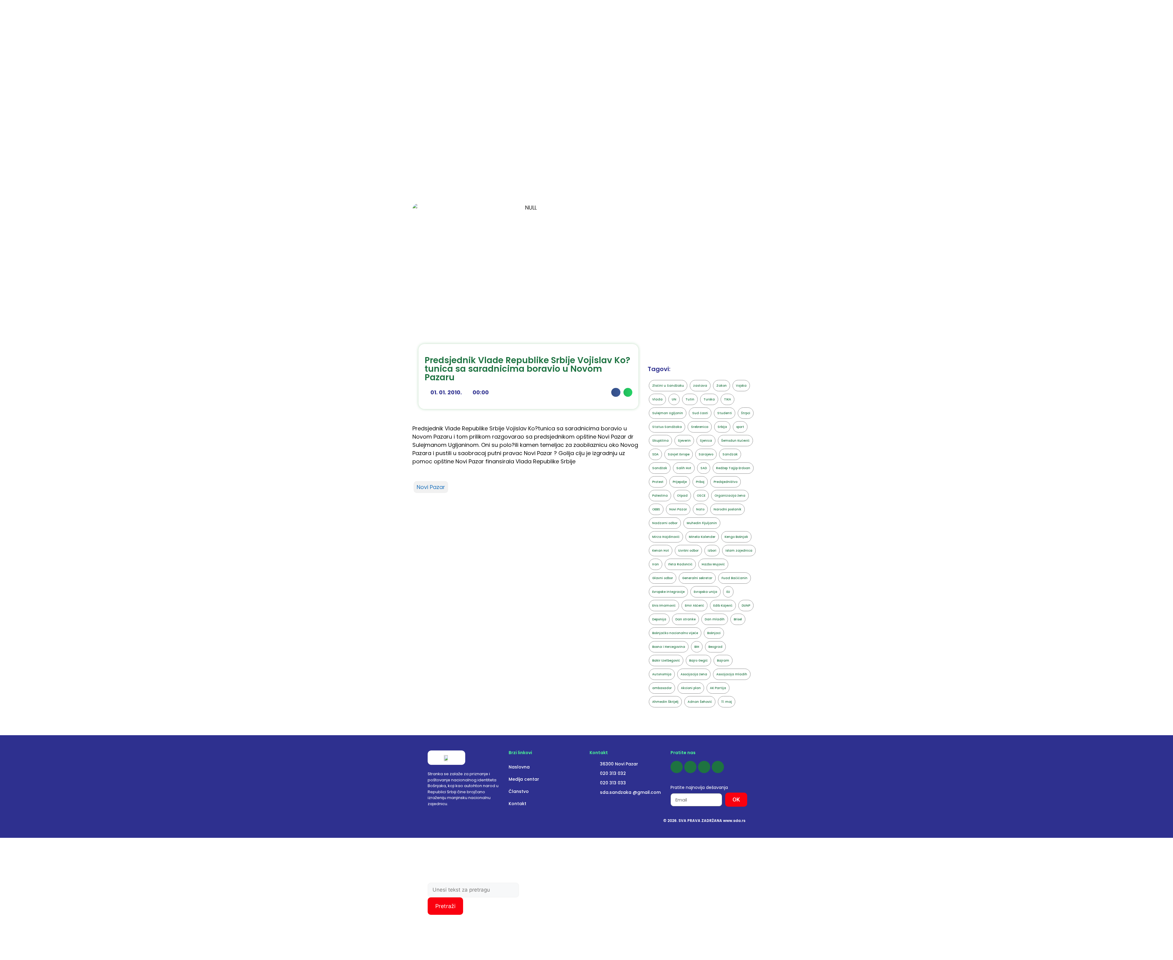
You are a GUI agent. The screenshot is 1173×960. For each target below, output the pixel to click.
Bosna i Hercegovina (668, 646)
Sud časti (700, 413)
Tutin (689, 399)
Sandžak (659, 468)
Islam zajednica (738, 550)
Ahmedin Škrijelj (665, 701)
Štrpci (745, 413)
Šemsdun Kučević (735, 440)
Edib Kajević (723, 605)
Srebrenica (699, 427)
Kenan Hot (660, 550)
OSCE (701, 495)
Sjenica (706, 440)
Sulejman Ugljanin (667, 413)
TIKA (727, 399)
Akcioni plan (691, 688)
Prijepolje (680, 482)
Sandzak (730, 454)
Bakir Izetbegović (666, 660)
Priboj (700, 482)
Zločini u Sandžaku (668, 385)
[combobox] (473, 890)
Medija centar (524, 779)
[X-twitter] (718, 767)
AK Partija (718, 688)
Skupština (660, 440)
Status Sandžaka (667, 427)
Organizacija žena (729, 495)
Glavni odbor (662, 578)
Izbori (712, 550)
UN (674, 399)
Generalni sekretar (697, 578)
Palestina (660, 495)
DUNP (746, 605)
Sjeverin (684, 440)
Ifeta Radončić (680, 564)
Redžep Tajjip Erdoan (733, 468)
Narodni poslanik (727, 509)
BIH (696, 646)
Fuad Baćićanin (734, 578)
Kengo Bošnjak (736, 537)
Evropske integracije (668, 592)
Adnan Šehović (700, 701)
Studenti (724, 413)
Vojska (741, 385)
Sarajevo (706, 454)
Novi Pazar (431, 487)
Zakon (721, 385)
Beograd (715, 646)
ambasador (662, 688)
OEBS (656, 509)
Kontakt (517, 804)
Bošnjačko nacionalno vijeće (675, 633)
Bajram (723, 660)
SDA (655, 454)
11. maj (726, 701)
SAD (703, 468)
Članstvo (519, 791)
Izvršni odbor (688, 550)
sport (740, 427)
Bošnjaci (714, 633)
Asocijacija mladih (731, 674)
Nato (700, 509)
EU (728, 592)
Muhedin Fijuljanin (702, 523)
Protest (657, 482)
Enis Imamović (664, 605)
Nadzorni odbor (665, 523)
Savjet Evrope (678, 454)
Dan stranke (685, 619)
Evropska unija (705, 592)
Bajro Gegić (698, 660)
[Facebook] (677, 767)
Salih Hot (683, 468)
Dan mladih (715, 619)
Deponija (659, 619)
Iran (655, 564)
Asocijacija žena (694, 674)
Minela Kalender (702, 537)
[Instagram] (690, 767)
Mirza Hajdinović (666, 537)
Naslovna (519, 767)
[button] (615, 392)
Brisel (738, 619)
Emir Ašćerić (694, 605)
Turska (709, 399)
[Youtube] (704, 767)
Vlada (657, 399)
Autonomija (661, 674)
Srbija (722, 427)
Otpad (682, 495)
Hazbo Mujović (713, 564)
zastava (700, 385)
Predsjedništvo (725, 482)
